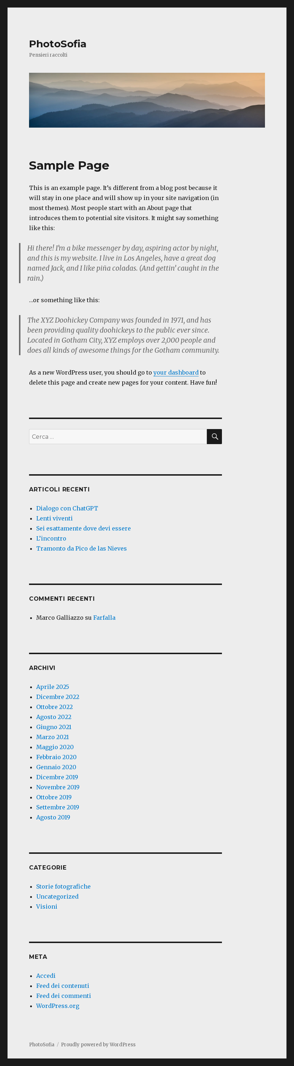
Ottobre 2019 (54, 797)
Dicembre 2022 (57, 696)
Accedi (46, 975)
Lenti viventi (54, 518)
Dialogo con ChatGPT (67, 508)
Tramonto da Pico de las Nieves (81, 548)
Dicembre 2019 (57, 777)
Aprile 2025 (52, 686)
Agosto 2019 (53, 817)
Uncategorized (57, 896)
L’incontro (51, 538)
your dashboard (176, 372)
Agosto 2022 (53, 716)
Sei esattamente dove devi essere (83, 528)
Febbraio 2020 (56, 757)
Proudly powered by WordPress (98, 1045)
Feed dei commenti (63, 995)
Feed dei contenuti (62, 985)
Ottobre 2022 (54, 706)
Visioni (46, 906)
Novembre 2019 (58, 787)
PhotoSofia (57, 44)
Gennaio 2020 (56, 767)
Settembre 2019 (57, 807)
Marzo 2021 (52, 737)
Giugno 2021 (53, 727)
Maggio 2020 (55, 747)
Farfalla (104, 617)
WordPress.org (57, 1005)
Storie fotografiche (63, 886)
